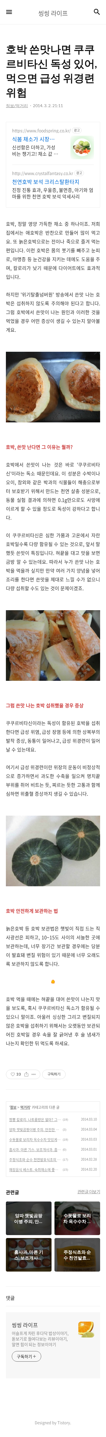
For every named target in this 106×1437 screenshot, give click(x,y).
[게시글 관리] (33, 1074)
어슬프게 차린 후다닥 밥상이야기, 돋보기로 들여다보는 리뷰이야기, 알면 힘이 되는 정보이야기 (40, 1338)
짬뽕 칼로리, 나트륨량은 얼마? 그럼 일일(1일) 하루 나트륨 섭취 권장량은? (35, 1119)
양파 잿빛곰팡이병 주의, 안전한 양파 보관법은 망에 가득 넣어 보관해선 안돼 (35, 1129)
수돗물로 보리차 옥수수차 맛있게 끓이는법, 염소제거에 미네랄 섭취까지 (35, 1139)
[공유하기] (26, 1074)
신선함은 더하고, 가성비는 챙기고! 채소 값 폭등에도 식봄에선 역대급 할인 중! (35, 150)
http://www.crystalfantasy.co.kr (42, 173)
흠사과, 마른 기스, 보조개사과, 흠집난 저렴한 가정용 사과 (35, 1149)
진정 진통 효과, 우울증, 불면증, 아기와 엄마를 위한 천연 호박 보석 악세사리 (52, 193)
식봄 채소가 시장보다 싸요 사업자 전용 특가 (34, 139)
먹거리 (25, 1107)
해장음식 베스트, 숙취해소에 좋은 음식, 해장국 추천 (35, 1169)
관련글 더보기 (88, 1191)
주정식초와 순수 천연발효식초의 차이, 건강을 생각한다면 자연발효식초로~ (35, 1159)
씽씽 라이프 (25, 1325)
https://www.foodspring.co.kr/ (41, 130)
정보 (13, 1107)
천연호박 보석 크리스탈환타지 (46, 181)
